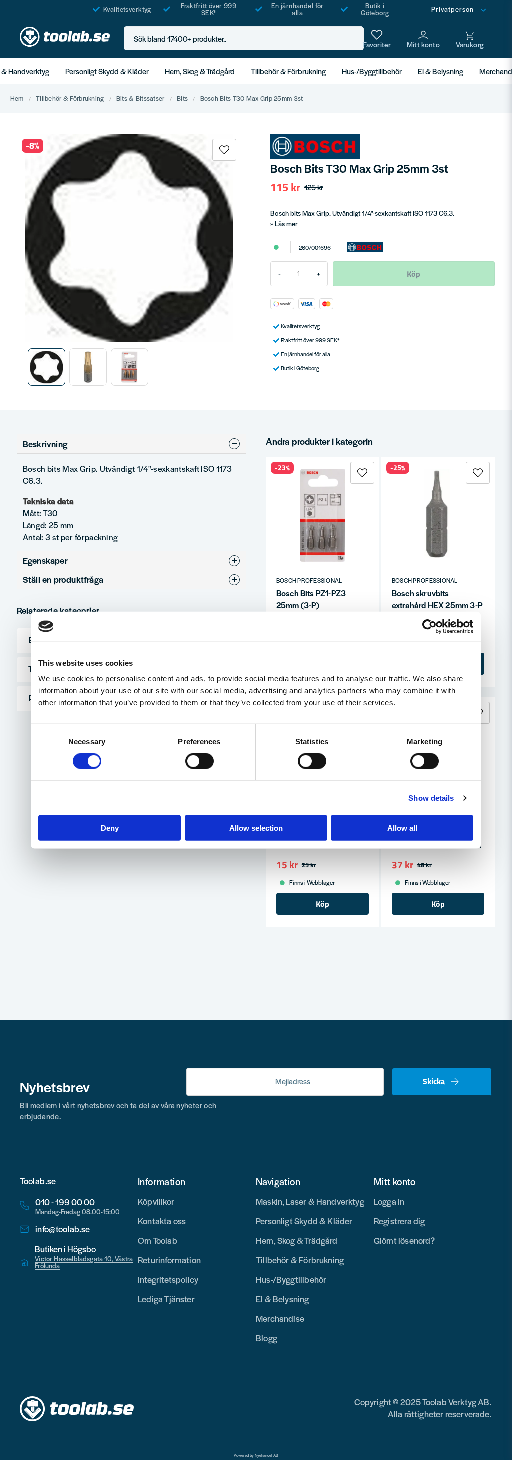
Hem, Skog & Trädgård (200, 71)
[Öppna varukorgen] (470, 38)
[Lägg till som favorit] (377, 38)
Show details (431, 797)
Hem (17, 98)
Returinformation (169, 1260)
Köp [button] (323, 903)
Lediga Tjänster (166, 1299)
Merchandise (280, 1318)
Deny (110, 828)
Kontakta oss (162, 1221)
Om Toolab (158, 1240)
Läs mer (286, 223)
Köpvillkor (156, 1201)
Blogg (267, 1338)
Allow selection (256, 828)
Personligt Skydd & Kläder (107, 71)
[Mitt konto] (423, 38)
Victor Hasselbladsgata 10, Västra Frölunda (84, 1262)
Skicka (434, 1081)
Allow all (403, 828)
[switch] (200, 761)
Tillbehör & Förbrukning (288, 71)
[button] (353, 38)
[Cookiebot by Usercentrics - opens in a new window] (430, 626)
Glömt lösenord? (405, 1240)
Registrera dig (400, 1221)
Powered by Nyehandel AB (256, 1455)
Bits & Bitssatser (140, 98)
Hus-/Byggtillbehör (372, 71)
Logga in (389, 1201)
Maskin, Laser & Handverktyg (310, 1201)
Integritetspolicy (168, 1279)
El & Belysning (441, 71)
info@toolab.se (63, 1229)
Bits (182, 98)
